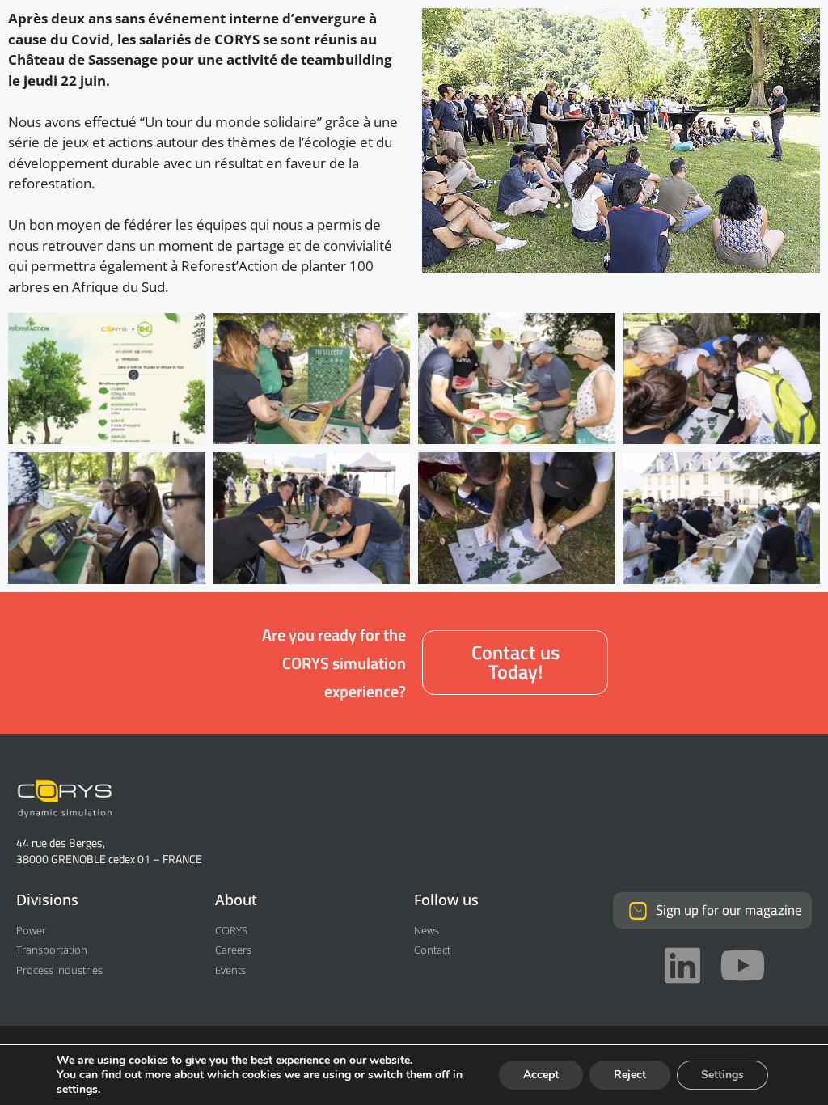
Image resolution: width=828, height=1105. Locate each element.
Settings (722, 1074)
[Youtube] (742, 965)
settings (77, 1089)
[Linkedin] (682, 965)
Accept (541, 1074)
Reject (630, 1074)
